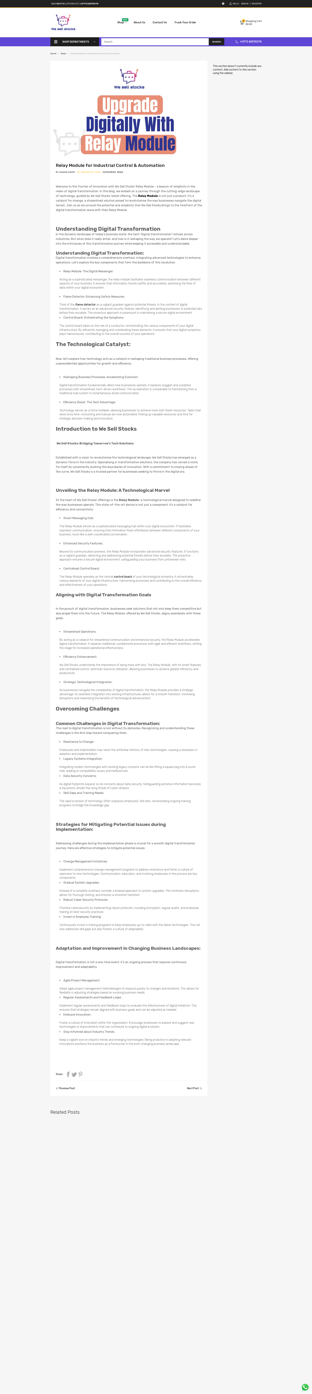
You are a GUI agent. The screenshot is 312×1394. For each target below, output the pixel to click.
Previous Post (67, 1088)
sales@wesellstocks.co (64, 4)
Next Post (193, 1088)
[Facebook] (68, 1074)
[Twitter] (74, 1074)
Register (257, 4)
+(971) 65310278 (251, 41)
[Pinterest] (80, 1074)
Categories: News (113, 172)
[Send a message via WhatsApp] (305, 1387)
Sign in (244, 4)
